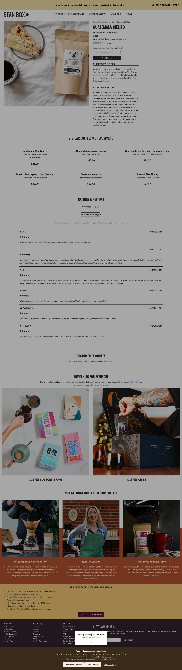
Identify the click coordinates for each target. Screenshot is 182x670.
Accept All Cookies (74, 665)
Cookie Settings (110, 665)
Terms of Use (111, 659)
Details (97, 657)
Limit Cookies (93, 665)
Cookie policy (106, 657)
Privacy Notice (97, 659)
